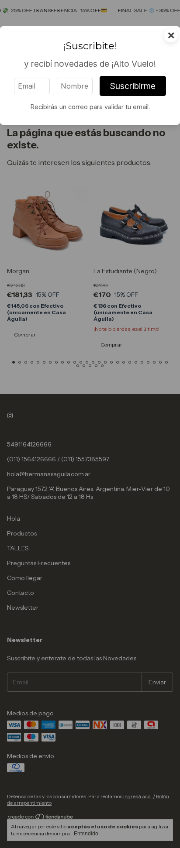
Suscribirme (133, 86)
